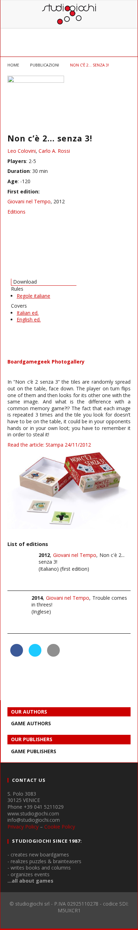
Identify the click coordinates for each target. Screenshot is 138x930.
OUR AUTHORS (29, 711)
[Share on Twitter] (35, 654)
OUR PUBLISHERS (31, 739)
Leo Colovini (21, 150)
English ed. (29, 319)
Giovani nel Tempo (29, 201)
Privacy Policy (23, 826)
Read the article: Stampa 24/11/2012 (49, 444)
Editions (16, 211)
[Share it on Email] (53, 654)
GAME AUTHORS (31, 723)
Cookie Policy (59, 826)
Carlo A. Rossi (54, 150)
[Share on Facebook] (16, 654)
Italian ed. (28, 312)
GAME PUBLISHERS (33, 751)
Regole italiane (33, 295)
